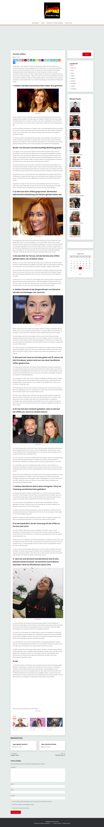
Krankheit (73, 83)
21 (83, 266)
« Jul (80, 274)
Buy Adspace (35, 23)
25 (74, 268)
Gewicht (73, 81)
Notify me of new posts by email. (20, 808)
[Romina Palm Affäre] (55, 722)
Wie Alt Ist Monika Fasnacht (77, 195)
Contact (43, 23)
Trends (73, 86)
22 (86, 266)
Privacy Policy (68, 23)
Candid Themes (66, 823)
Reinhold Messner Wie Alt (76, 223)
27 (80, 268)
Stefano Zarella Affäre (35, 727)
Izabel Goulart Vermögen (76, 168)
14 (83, 263)
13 (80, 263)
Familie (72, 75)
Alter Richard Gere (74, 209)
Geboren (73, 78)
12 (77, 263)
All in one (73, 68)
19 (77, 266)
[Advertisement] (52, 36)
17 (71, 266)
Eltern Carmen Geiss (75, 182)
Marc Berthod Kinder (48, 744)
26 (77, 268)
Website (13, 795)
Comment (13, 767)
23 (89, 266)
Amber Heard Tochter (75, 236)
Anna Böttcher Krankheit (76, 154)
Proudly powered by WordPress (42, 823)
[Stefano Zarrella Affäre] (20, 722)
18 (74, 266)
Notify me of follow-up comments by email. (23, 804)
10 (71, 263)
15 (86, 263)
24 (71, 268)
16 (89, 263)
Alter (72, 70)
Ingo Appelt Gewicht (20, 744)
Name (12, 784)
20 (80, 266)
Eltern (72, 73)
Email (12, 790)
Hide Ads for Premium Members (55, 23)
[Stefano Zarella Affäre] (37, 722)
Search (87, 54)
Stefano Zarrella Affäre (18, 727)
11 (74, 263)
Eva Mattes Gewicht (75, 141)
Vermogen (73, 89)
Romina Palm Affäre (51, 727)
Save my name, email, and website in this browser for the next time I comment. (32, 801)
